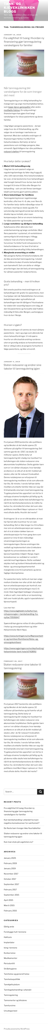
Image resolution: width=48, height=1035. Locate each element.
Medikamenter (10, 958)
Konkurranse (9, 953)
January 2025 (10, 858)
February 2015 (10, 911)
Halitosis (8, 937)
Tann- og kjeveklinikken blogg (19, 7)
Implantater (9, 942)
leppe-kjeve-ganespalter (19, 107)
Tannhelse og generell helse (16, 974)
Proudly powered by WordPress (17, 1029)
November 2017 (11, 874)
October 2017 (10, 879)
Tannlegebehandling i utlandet (17, 990)
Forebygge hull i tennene (15, 932)
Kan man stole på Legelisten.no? (18, 842)
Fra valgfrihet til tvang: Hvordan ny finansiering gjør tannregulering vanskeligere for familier (24, 42)
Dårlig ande (9, 927)
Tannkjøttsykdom (12, 984)
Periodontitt (9, 963)
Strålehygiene (10, 969)
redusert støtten (11, 151)
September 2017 (11, 884)
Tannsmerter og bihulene (15, 1000)
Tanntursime (9, 1005)
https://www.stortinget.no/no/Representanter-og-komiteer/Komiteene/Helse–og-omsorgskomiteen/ (23, 639)
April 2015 (8, 900)
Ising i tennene (10, 948)
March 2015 (9, 905)
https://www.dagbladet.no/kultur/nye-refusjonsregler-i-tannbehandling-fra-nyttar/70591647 (21, 614)
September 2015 (11, 895)
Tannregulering (11, 995)
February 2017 (10, 889)
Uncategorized (10, 1011)
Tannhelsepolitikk (12, 979)
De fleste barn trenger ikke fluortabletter (22, 828)
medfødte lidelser (12, 110)
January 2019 (10, 868)
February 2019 (10, 863)
